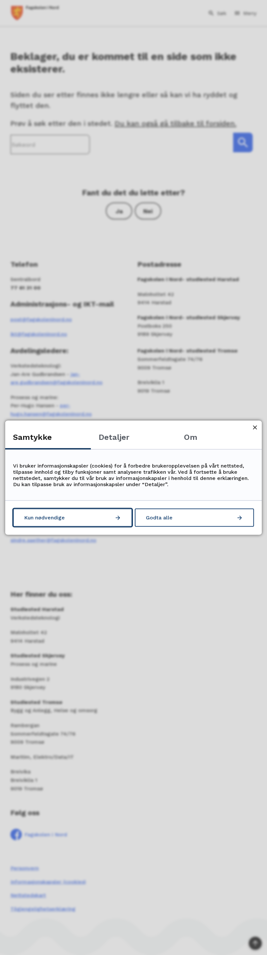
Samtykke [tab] (32, 436)
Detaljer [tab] (114, 436)
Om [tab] (190, 436)
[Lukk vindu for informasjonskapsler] (255, 427)
